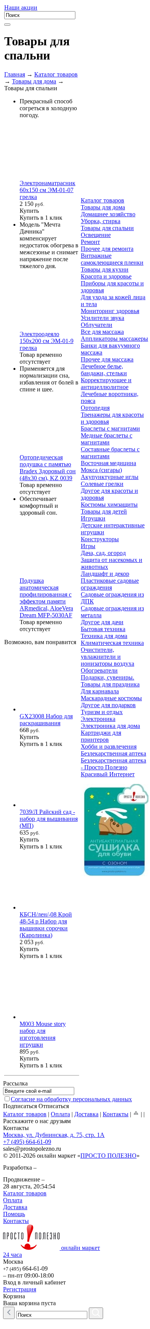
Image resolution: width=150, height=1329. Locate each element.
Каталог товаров (56, 74)
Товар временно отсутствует (41, 358)
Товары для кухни (104, 269)
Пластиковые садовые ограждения (110, 584)
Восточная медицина (108, 463)
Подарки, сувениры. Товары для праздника (110, 681)
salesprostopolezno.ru (32, 1148)
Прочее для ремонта (107, 248)
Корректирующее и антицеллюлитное (106, 383)
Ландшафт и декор (105, 573)
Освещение (96, 235)
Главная (14, 74)
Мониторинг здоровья (110, 311)
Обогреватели (99, 670)
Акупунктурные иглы (109, 477)
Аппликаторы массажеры (114, 338)
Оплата (60, 1114)
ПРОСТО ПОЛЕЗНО (108, 1155)
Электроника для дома (110, 725)
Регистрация (19, 1289)
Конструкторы (100, 539)
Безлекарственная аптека (113, 753)
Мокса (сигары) (101, 470)
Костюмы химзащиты (109, 504)
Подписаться (20, 1106)
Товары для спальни (107, 228)
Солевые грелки (102, 484)
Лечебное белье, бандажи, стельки (104, 369)
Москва (13, 1261)
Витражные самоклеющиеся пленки (112, 259)
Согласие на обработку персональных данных (71, 1099)
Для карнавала (100, 691)
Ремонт (90, 242)
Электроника (98, 719)
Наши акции (20, 7)
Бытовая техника (103, 629)
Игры (88, 546)
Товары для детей (104, 511)
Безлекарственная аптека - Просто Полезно (113, 764)
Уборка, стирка (100, 221)
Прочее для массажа (107, 359)
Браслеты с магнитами (110, 428)
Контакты (115, 1114)
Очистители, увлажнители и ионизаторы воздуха (107, 656)
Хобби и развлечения (109, 746)
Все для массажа (102, 331)
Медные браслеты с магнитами (106, 439)
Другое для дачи (102, 622)
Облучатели (96, 324)
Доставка (86, 1114)
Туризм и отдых (102, 712)
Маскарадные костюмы (111, 698)
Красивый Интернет (108, 774)
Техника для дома (104, 636)
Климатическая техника (112, 643)
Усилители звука (102, 318)
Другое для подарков (108, 705)
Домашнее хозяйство (108, 214)
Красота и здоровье (106, 276)
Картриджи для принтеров (101, 736)
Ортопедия (95, 407)
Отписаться (53, 1106)
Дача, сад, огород (103, 553)
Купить (29, 210)
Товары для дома (34, 81)
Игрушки (93, 518)
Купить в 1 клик (41, 217)
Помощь (14, 1214)
